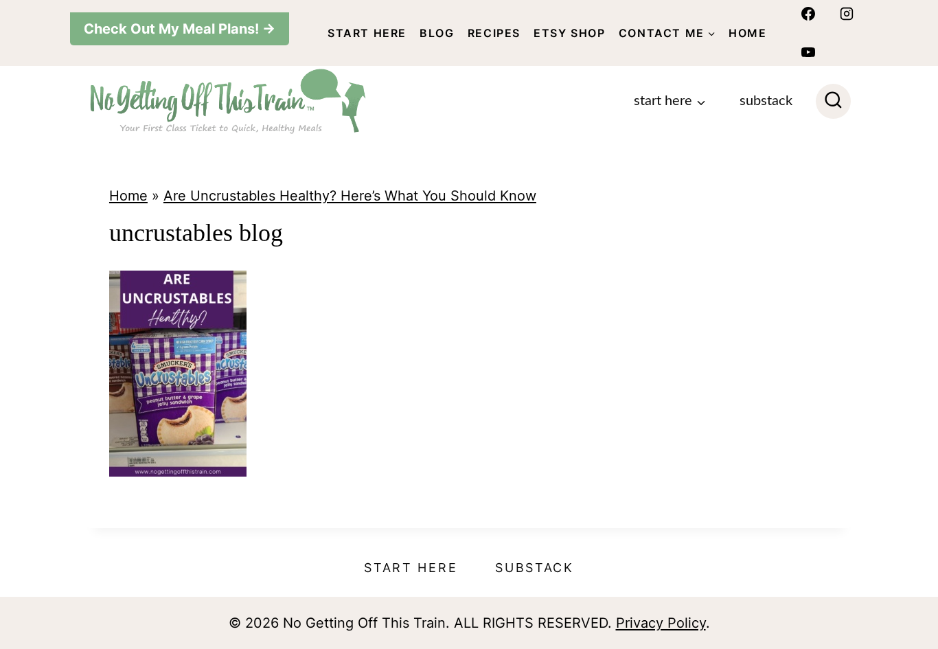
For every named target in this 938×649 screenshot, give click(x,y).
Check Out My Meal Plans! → (179, 29)
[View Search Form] (833, 101)
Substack (766, 101)
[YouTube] (808, 52)
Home (747, 33)
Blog (437, 33)
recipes (494, 33)
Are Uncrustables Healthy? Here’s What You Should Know (349, 195)
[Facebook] (808, 13)
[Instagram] (846, 13)
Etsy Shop (569, 33)
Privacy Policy (661, 623)
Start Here (367, 33)
